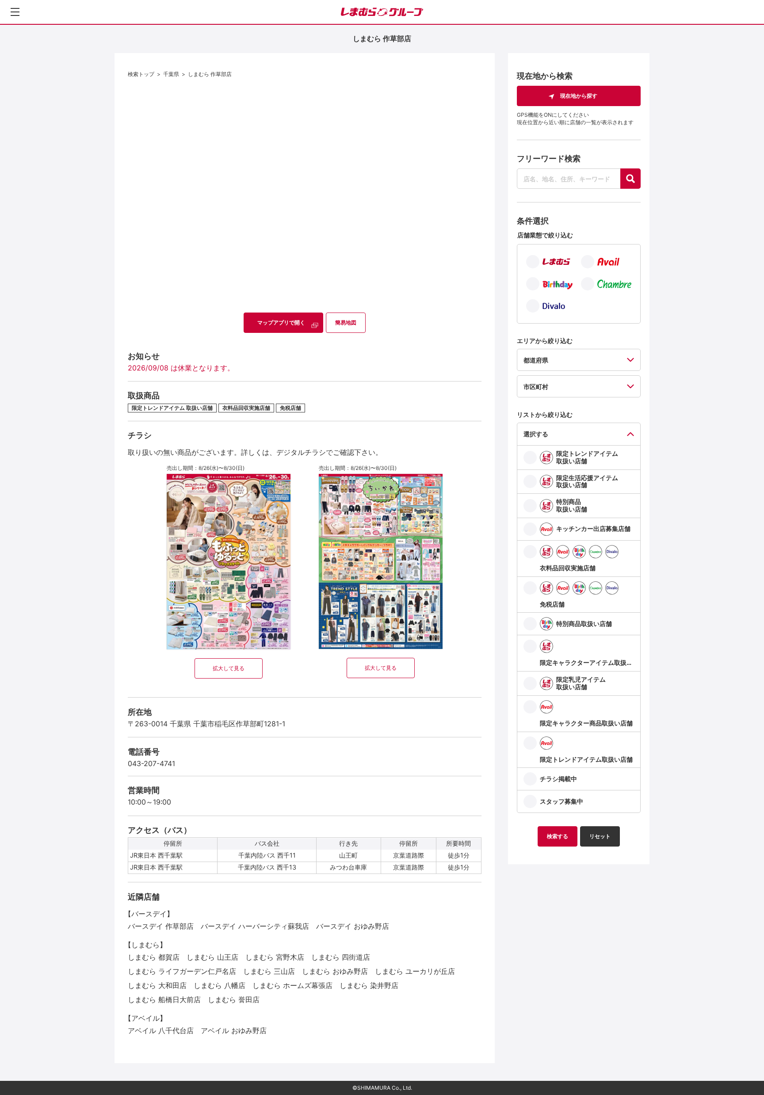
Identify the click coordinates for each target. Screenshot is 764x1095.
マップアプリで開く (281, 322)
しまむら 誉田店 (234, 999)
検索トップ (141, 74)
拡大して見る (228, 668)
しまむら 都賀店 (154, 957)
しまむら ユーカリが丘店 (415, 971)
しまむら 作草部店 (210, 74)
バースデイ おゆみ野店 (352, 926)
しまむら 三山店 (269, 971)
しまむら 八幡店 (219, 985)
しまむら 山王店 (212, 957)
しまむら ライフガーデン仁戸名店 (182, 971)
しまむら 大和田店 (157, 985)
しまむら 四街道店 (340, 957)
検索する (557, 836)
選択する (535, 434)
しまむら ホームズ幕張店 (292, 985)
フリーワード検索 (549, 158)
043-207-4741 (151, 763)
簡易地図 (345, 322)
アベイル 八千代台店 (161, 1030)
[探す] (630, 178)
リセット (600, 836)
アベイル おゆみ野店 (234, 1030)
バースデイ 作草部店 (161, 926)
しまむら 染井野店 (369, 985)
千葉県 (171, 74)
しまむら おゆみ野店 (335, 971)
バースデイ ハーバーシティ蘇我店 (255, 926)
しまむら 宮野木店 (274, 957)
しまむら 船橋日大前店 (164, 999)
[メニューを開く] (15, 12)
